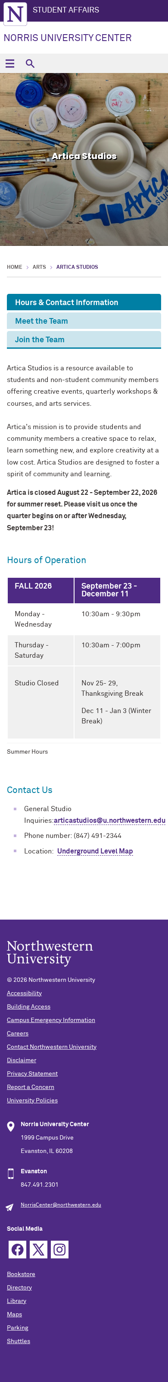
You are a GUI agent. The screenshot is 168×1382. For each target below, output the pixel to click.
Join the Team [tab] (40, 340)
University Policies (32, 1101)
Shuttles (18, 1341)
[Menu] (9, 63)
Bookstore (21, 1274)
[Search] (30, 63)
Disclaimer (21, 1060)
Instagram (59, 1249)
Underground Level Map (95, 851)
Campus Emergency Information (51, 1020)
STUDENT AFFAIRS (66, 10)
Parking (17, 1328)
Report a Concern (30, 1087)
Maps (14, 1315)
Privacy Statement (32, 1074)
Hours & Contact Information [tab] (66, 303)
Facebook (17, 1249)
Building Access (28, 1007)
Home (14, 267)
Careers (17, 1034)
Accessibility (24, 993)
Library (16, 1301)
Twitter (38, 1249)
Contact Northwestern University (51, 1047)
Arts (39, 267)
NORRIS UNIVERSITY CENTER (67, 38)
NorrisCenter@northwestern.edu (61, 1205)
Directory (19, 1288)
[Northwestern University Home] (15, 14)
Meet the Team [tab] (41, 321)
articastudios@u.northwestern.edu (109, 820)
